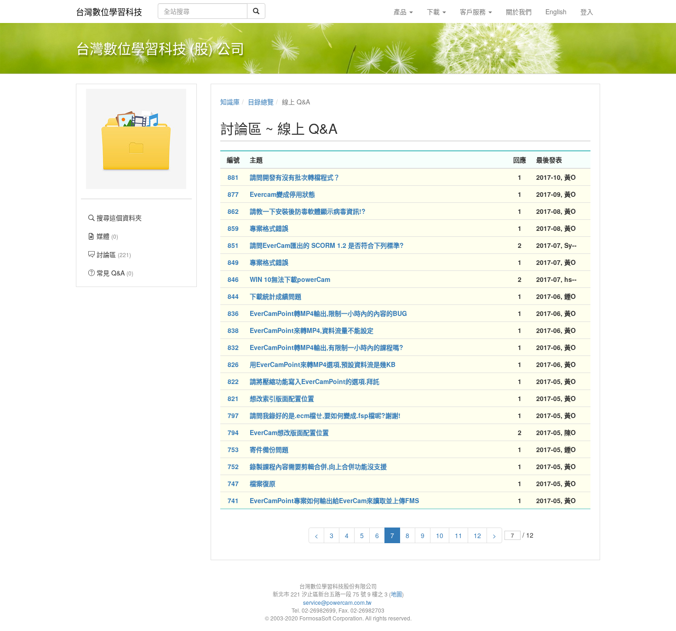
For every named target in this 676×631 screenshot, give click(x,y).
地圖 (396, 594)
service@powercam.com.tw (338, 602)
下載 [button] (434, 11)
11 (458, 535)
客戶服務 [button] (473, 11)
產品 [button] (401, 11)
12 (477, 535)
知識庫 (230, 101)
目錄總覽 (261, 101)
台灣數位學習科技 (109, 11)
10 (439, 535)
